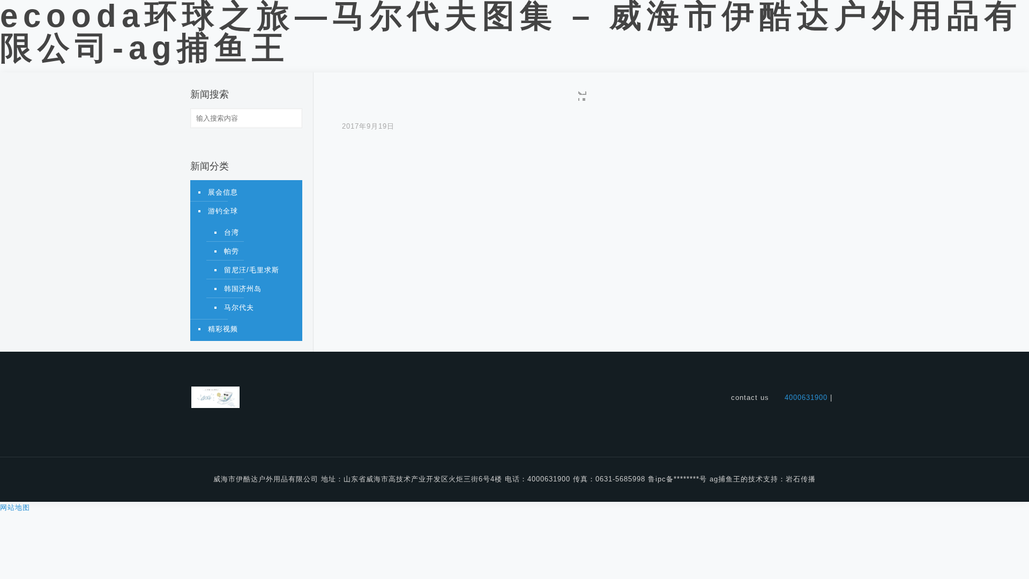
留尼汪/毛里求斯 (251, 270)
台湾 (231, 232)
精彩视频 (223, 329)
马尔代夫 (239, 307)
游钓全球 (223, 211)
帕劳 (231, 251)
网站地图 (15, 507)
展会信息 (223, 192)
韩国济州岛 (243, 289)
